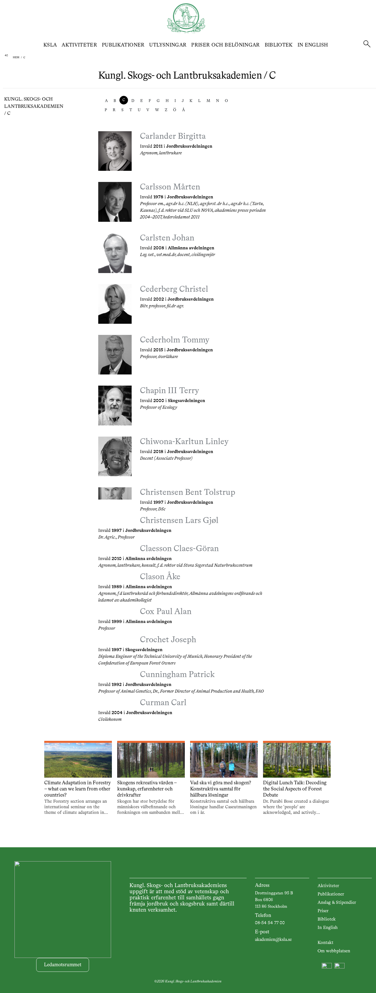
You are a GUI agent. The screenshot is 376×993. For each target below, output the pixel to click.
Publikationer (123, 45)
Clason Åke (160, 577)
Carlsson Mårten (170, 187)
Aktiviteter (79, 45)
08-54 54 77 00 (270, 923)
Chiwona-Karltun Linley (184, 442)
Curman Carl (163, 703)
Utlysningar (167, 45)
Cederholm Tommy (174, 340)
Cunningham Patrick (177, 675)
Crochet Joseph (168, 640)
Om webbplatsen (334, 951)
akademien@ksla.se (273, 940)
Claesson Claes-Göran (179, 549)
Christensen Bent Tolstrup (187, 492)
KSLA (50, 45)
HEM (16, 57)
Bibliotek (279, 45)
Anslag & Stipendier (337, 902)
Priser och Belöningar (225, 45)
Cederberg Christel (174, 289)
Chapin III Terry (169, 391)
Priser (323, 911)
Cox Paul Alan (165, 612)
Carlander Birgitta (173, 136)
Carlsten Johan (167, 238)
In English (313, 45)
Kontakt (325, 943)
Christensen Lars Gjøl (179, 521)
